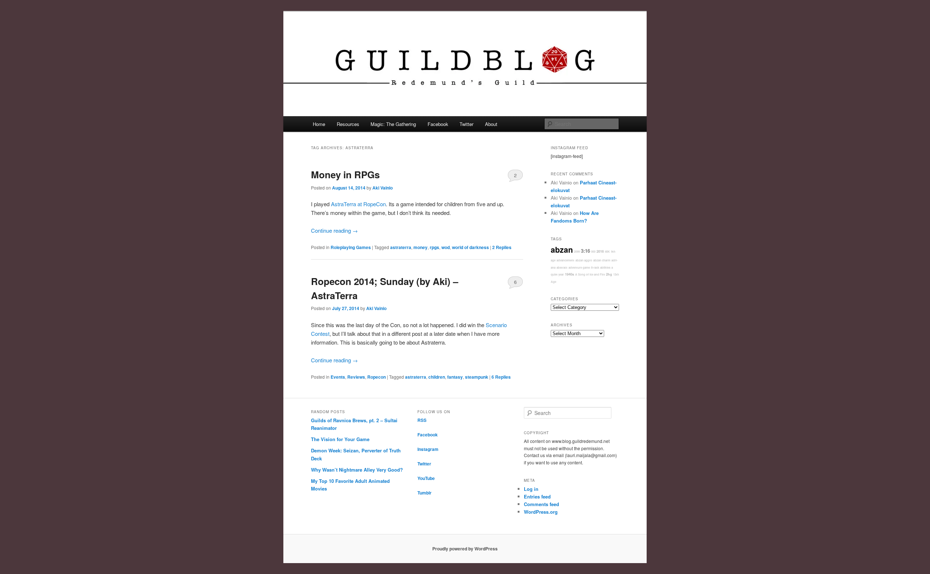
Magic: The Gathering (393, 124)
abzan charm (601, 260)
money (420, 247)
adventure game (579, 267)
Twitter (466, 124)
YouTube (426, 478)
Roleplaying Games (351, 247)
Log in (531, 488)
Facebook (438, 124)
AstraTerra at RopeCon (358, 204)
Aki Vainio (382, 187)
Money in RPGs (345, 174)
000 (593, 251)
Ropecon (376, 377)
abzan (562, 249)
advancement (565, 260)
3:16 (585, 250)
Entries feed (537, 496)
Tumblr (424, 492)
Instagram (427, 449)
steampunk (476, 377)
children (436, 377)
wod (445, 247)
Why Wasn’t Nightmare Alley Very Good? (357, 469)
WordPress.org (541, 511)
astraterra (400, 247)
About (491, 124)
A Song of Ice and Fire (590, 274)
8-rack (595, 267)
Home (319, 124)
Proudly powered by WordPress (465, 548)
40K (607, 251)
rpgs (434, 247)
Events (338, 377)
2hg (609, 274)
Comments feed (541, 504)
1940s (569, 274)
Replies (502, 247)
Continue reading (334, 230)
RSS (421, 420)
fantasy (455, 377)
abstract (562, 267)
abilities (605, 267)
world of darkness (470, 247)
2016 (600, 251)
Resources (348, 124)
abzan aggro (583, 260)
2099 (577, 251)
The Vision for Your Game (340, 439)
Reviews (356, 377)
